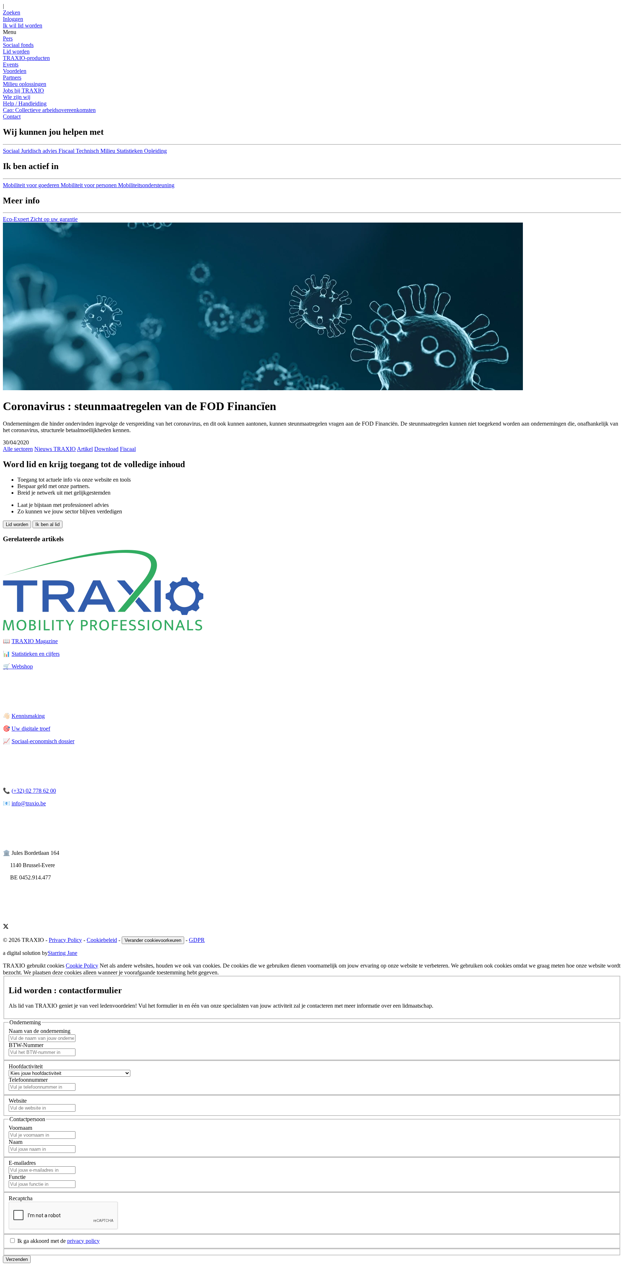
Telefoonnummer (28, 1080)
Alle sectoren (18, 449)
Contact (12, 116)
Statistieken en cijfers (36, 654)
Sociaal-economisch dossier (43, 741)
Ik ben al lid (47, 524)
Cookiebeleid (102, 940)
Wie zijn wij (16, 97)
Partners (12, 77)
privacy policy (83, 1241)
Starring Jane (62, 953)
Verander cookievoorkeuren (153, 940)
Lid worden (16, 51)
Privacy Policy (65, 940)
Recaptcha (20, 1198)
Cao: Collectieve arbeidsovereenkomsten (49, 110)
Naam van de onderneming (39, 1031)
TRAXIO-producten (26, 58)
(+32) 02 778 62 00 (34, 791)
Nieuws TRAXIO (55, 449)
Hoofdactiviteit (26, 1066)
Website (18, 1101)
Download (106, 449)
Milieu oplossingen (24, 84)
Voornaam (20, 1128)
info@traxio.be (29, 803)
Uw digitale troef (31, 728)
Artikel (85, 449)
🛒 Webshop (18, 666)
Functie (17, 1177)
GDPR (197, 940)
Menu (9, 32)
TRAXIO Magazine (35, 641)
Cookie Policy (82, 966)
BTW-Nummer (26, 1045)
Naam (15, 1142)
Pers (8, 38)
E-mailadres (22, 1163)
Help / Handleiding (25, 103)
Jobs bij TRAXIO (23, 90)
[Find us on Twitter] (6, 927)
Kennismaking (28, 716)
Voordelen (14, 71)
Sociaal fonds (18, 45)
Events (10, 64)
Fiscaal (128, 449)
